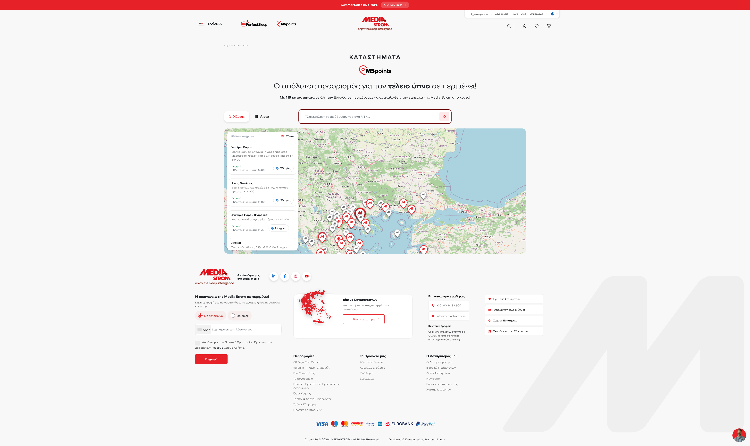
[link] (395, 5)
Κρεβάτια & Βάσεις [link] (372, 367)
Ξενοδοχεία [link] (501, 13)
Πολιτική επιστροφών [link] (307, 410)
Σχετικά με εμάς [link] (480, 14)
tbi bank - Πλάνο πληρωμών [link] (311, 367)
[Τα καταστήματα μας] (286, 24)
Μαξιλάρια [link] (366, 373)
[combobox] (203, 329)
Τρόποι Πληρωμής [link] (305, 404)
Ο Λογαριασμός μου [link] (439, 362)
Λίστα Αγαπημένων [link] (438, 373)
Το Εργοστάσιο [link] (303, 378)
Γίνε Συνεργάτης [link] (304, 373)
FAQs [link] (515, 13)
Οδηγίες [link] (285, 168)
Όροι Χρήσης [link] (302, 393)
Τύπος (290, 136)
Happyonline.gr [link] (435, 439)
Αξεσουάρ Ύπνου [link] (371, 362)
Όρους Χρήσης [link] (234, 347)
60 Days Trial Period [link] (306, 362)
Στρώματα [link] (367, 378)
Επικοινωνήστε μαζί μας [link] (442, 384)
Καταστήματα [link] (240, 45)
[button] (412, 207)
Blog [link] (523, 13)
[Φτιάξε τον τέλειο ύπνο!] (249, 23)
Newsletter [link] (433, 378)
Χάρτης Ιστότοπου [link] (438, 389)
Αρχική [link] (228, 45)
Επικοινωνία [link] (536, 13)
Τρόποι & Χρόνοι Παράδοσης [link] (312, 399)
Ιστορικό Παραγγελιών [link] (441, 367)
